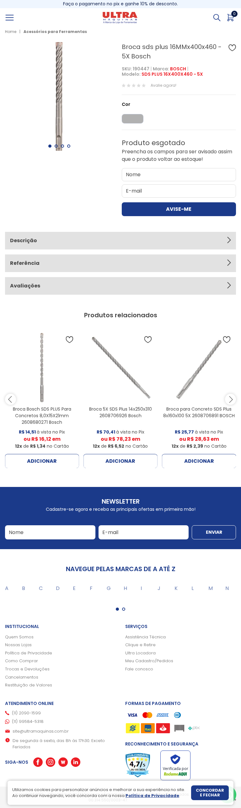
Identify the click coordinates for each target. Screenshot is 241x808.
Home (10, 31)
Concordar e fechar (210, 792)
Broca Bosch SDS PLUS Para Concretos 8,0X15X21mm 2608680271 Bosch (42, 415)
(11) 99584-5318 (28, 721)
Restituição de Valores (28, 685)
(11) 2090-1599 (26, 713)
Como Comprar (21, 661)
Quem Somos (19, 637)
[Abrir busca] (217, 17)
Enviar (214, 532)
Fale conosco (139, 669)
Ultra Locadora (140, 653)
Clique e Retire (140, 645)
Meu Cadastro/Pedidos (149, 661)
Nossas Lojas (18, 645)
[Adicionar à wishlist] (232, 47)
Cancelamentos (21, 677)
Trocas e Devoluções (27, 669)
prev (10, 399)
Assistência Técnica (145, 637)
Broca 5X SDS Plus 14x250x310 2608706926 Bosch (120, 412)
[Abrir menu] (16, 17)
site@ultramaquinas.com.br (41, 731)
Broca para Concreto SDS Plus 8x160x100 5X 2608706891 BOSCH (199, 412)
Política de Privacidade (28, 653)
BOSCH (178, 69)
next (230, 399)
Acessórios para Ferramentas (55, 31)
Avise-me (178, 209)
